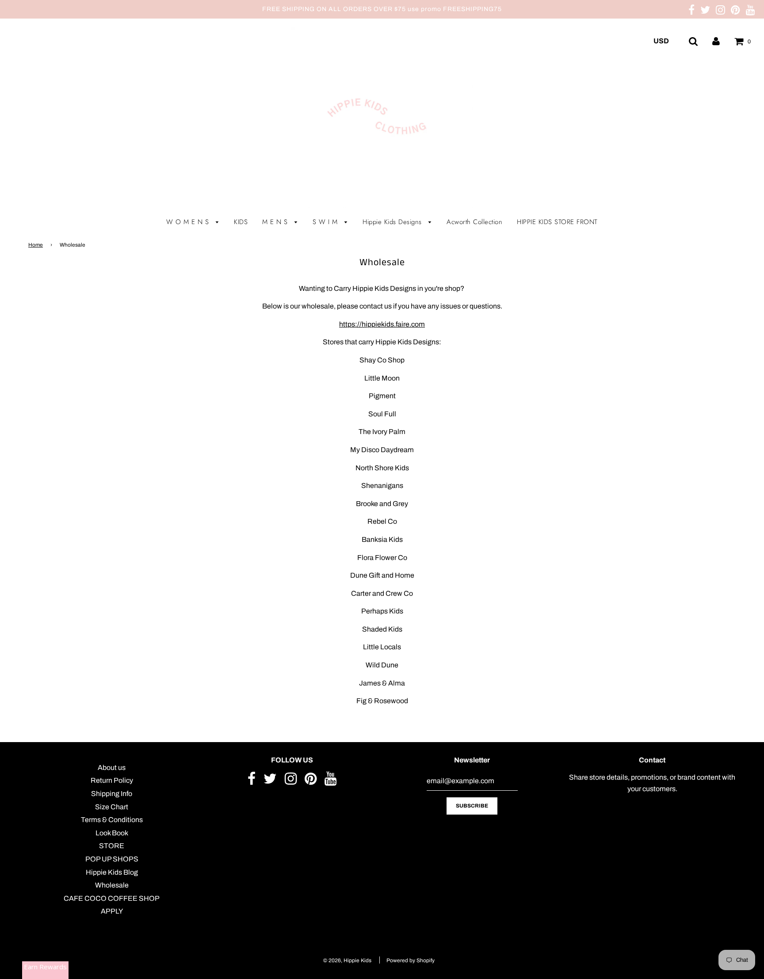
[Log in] (716, 41)
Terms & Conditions (112, 819)
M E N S (276, 222)
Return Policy (112, 780)
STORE (111, 845)
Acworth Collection (474, 222)
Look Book (112, 833)
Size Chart (111, 807)
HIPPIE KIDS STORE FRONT (557, 222)
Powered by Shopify (410, 960)
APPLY (112, 911)
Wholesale (112, 885)
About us (112, 767)
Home (35, 245)
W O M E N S (188, 222)
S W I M (326, 222)
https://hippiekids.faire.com (382, 324)
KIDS (241, 222)
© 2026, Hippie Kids (347, 960)
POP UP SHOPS (111, 859)
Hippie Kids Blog (112, 872)
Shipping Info (111, 793)
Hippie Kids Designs (393, 222)
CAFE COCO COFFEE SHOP (112, 898)
